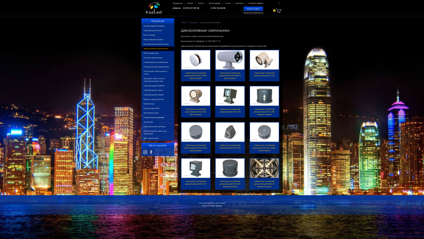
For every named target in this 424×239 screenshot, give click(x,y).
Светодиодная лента (153, 30)
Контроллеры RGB (151, 108)
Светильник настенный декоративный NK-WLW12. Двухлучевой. (230, 75)
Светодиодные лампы (153, 90)
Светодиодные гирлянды (155, 126)
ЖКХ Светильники (151, 138)
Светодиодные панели (154, 95)
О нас (228, 3)
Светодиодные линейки (154, 86)
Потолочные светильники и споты (155, 72)
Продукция (177, 3)
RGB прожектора (151, 53)
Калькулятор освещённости (253, 13)
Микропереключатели (153, 39)
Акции (190, 3)
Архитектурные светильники (156, 44)
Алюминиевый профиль (154, 26)
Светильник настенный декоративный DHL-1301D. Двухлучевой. (195, 147)
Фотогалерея (214, 3)
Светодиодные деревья (154, 117)
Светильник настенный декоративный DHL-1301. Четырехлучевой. (230, 184)
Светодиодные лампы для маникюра (155, 132)
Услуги (201, 3)
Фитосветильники (151, 113)
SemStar (219, 206)
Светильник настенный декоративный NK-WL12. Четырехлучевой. (264, 184)
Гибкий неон (149, 104)
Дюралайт (148, 122)
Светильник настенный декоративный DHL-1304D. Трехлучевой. (264, 147)
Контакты (239, 3)
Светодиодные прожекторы (156, 62)
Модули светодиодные (154, 99)
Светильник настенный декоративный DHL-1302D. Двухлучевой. (195, 75)
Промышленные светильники (156, 67)
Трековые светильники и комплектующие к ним (154, 80)
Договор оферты (256, 3)
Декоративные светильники (156, 49)
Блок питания (149, 35)
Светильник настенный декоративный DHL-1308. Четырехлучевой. (264, 111)
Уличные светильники (153, 58)
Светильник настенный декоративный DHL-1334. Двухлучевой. (195, 111)
